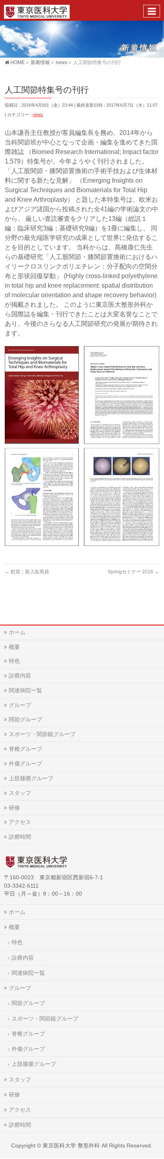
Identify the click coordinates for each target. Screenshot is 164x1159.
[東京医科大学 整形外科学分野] (37, 10)
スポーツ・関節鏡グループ (42, 734)
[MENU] (151, 11)
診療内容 (20, 675)
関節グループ (25, 719)
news (38, 114)
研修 (14, 807)
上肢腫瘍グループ (31, 778)
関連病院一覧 (25, 690)
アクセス (20, 822)
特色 (14, 661)
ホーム (17, 632)
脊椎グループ (25, 749)
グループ (20, 705)
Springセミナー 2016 (133, 572)
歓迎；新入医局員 (27, 572)
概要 (14, 647)
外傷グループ (25, 763)
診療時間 (20, 837)
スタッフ (20, 793)
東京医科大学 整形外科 (71, 1145)
